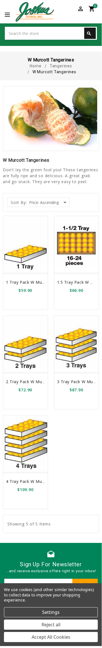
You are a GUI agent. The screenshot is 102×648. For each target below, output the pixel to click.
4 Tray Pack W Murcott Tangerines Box (45, 481)
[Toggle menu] (10, 15)
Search (89, 33)
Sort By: (19, 202)
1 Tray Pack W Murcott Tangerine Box (44, 282)
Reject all (51, 625)
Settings (51, 612)
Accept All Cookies (51, 637)
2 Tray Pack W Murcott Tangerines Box (45, 381)
